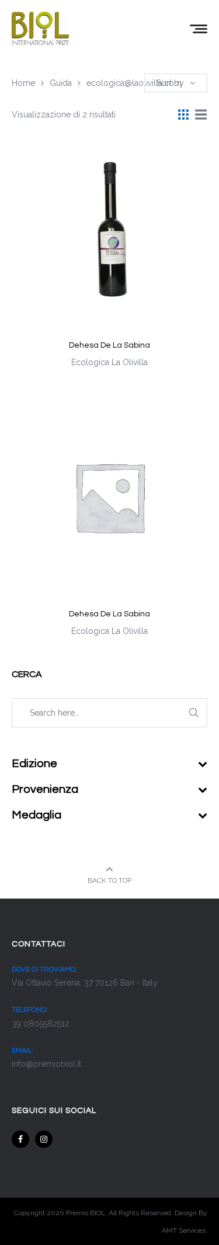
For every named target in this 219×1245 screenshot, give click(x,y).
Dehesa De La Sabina (109, 345)
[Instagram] (44, 1139)
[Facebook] (20, 1139)
